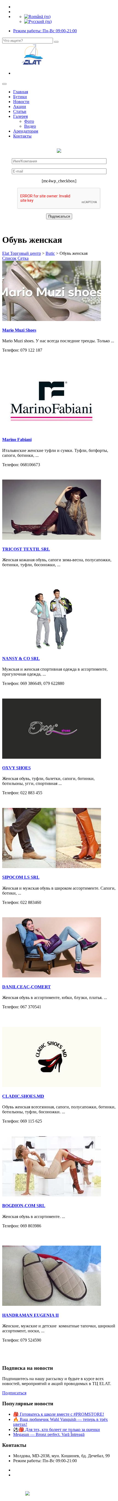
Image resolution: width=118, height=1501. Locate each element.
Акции (19, 106)
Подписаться (14, 1393)
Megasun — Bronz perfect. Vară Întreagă (49, 1434)
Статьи (19, 111)
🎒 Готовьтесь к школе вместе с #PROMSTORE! (58, 1414)
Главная (20, 91)
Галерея (20, 116)
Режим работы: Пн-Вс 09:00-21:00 (45, 30)
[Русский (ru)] (38, 21)
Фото (29, 121)
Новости (21, 101)
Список (9, 258)
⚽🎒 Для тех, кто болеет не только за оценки (56, 1429)
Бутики (20, 96)
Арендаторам (25, 131)
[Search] (56, 42)
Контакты (22, 136)
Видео (30, 126)
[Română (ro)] (37, 16)
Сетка (23, 258)
